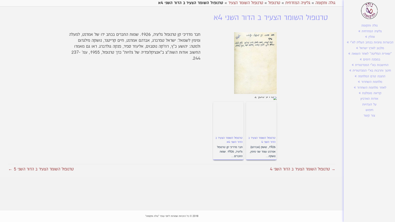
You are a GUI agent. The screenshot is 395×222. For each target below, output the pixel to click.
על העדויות (369, 104)
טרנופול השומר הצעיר (245, 3)
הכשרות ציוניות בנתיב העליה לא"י (371, 42)
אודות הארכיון (369, 99)
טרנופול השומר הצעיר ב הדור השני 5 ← (41, 169)
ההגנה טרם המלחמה (371, 76)
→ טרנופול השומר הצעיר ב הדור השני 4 (302, 169)
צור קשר (369, 115)
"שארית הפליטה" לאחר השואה (372, 54)
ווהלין (371, 37)
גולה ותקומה (369, 25)
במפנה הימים (371, 59)
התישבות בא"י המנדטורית (371, 65)
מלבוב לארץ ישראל (371, 48)
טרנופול (274, 3)
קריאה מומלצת (371, 93)
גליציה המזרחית (372, 31)
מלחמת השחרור (371, 82)
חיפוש (369, 110)
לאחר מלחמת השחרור (371, 87)
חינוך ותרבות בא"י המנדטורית (372, 70)
